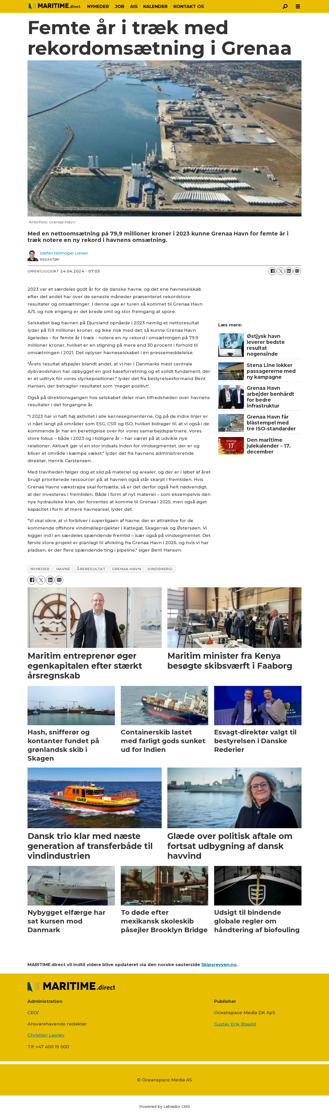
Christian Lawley (46, 1035)
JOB (119, 6)
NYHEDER (98, 6)
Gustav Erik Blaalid (235, 1024)
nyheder (40, 569)
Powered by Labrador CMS (164, 1106)
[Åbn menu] (297, 7)
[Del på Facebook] (272, 271)
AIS (134, 6)
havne (63, 569)
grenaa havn (126, 569)
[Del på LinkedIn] (289, 271)
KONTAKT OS (188, 6)
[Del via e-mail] (297, 271)
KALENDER (155, 6)
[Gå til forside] (54, 6)
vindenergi (160, 569)
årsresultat (91, 569)
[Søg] (285, 6)
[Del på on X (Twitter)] (281, 271)
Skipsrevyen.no (219, 964)
